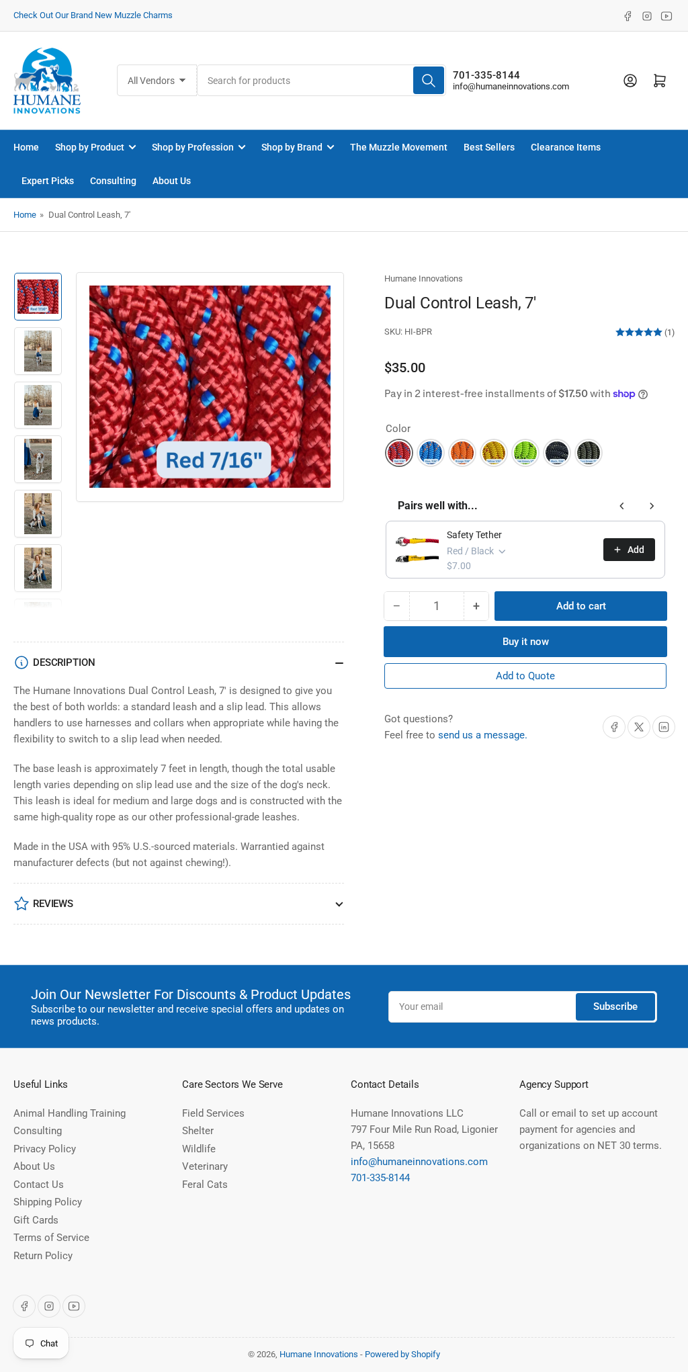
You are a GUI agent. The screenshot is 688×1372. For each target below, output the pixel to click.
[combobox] (321, 80)
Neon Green (525, 453)
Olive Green (588, 453)
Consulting (113, 180)
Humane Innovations (423, 278)
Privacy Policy (44, 1149)
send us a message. (482, 735)
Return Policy (43, 1256)
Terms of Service (51, 1238)
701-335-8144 (486, 75)
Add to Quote (525, 676)
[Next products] (651, 506)
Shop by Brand (291, 147)
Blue (430, 453)
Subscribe (615, 1006)
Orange (462, 453)
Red (399, 453)
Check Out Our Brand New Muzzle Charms (93, 15)
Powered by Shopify (402, 1354)
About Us (172, 180)
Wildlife (199, 1149)
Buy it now (526, 642)
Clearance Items (566, 147)
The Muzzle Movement (398, 147)
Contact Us (38, 1184)
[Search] (428, 80)
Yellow (494, 453)
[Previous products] (622, 506)
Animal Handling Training (69, 1113)
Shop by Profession (193, 147)
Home (26, 147)
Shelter (198, 1131)
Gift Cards (35, 1220)
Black (557, 453)
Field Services (213, 1113)
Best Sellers (489, 147)
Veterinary (205, 1166)
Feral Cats (205, 1184)
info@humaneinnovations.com (511, 86)
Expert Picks (48, 180)
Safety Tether (474, 534)
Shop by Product (89, 147)
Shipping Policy (47, 1202)
